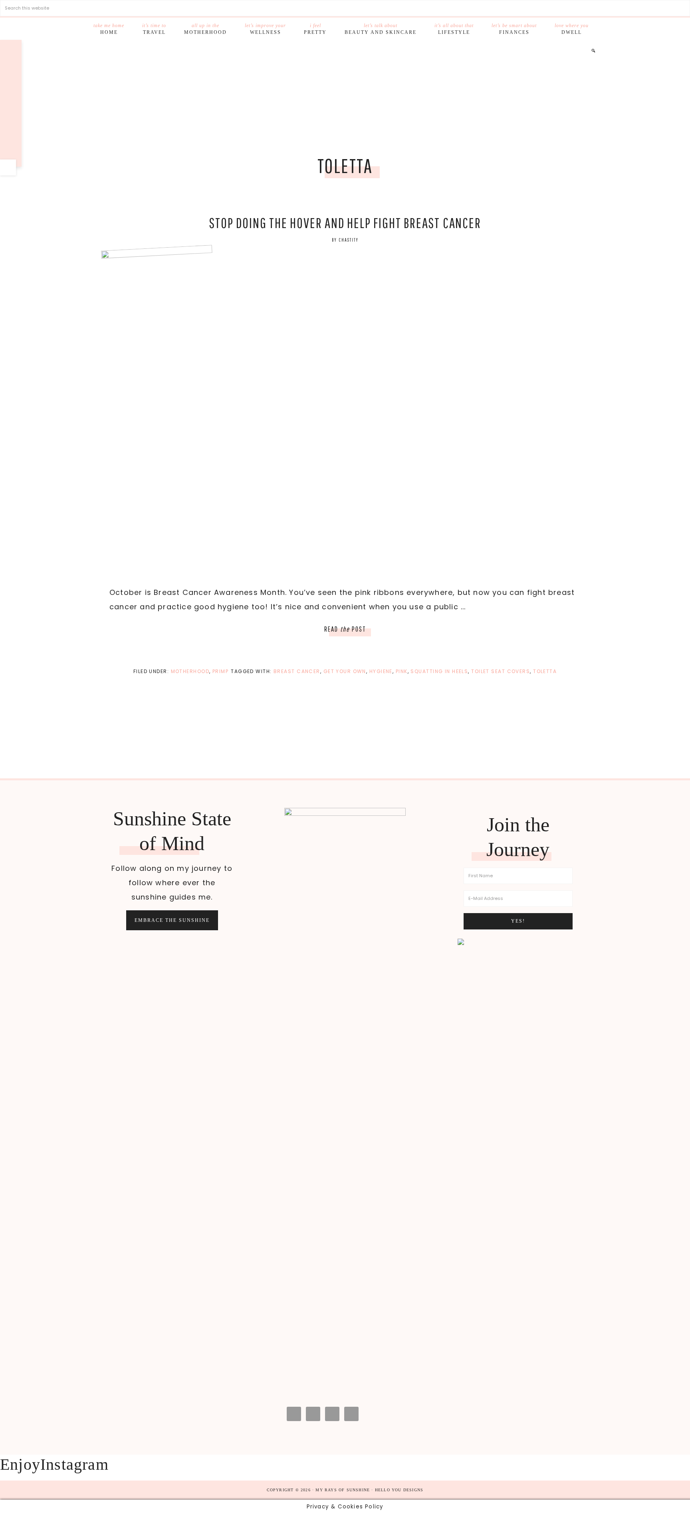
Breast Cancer (297, 671)
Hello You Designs (399, 1490)
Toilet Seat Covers (500, 671)
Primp (220, 671)
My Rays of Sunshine (345, 98)
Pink (402, 671)
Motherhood (190, 671)
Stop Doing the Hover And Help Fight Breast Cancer (345, 223)
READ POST (345, 629)
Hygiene (381, 671)
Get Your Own (344, 671)
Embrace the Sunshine (172, 920)
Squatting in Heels (439, 671)
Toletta (545, 671)
